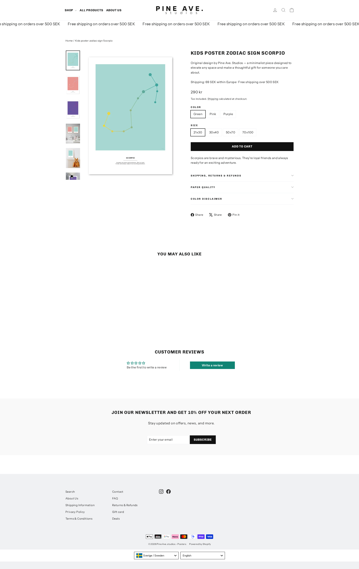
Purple (228, 114)
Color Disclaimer (206, 198)
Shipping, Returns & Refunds (216, 175)
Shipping (213, 98)
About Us (71, 498)
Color (196, 107)
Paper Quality (203, 187)
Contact (117, 491)
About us (114, 10)
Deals (116, 518)
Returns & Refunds (125, 505)
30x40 (214, 132)
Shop (69, 10)
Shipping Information (80, 505)
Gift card (118, 512)
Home (69, 40)
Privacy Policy (75, 512)
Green (198, 114)
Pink (213, 114)
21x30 (198, 132)
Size (194, 125)
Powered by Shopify (200, 544)
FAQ (115, 498)
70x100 (247, 132)
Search (70, 491)
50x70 (230, 132)
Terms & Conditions (78, 518)
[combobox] (156, 555)
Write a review (212, 365)
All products (91, 10)
